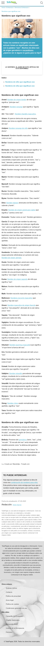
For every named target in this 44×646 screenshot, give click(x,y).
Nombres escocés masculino (21, 298)
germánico (23, 440)
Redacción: (7, 504)
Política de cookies (12, 604)
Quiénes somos (11, 588)
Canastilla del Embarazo (14, 616)
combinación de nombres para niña (24, 482)
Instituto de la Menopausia (15, 628)
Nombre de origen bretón (16, 100)
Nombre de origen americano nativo (21, 210)
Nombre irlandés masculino (25, 114)
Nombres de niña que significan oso (20, 86)
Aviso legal (9, 600)
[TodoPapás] (12, 3)
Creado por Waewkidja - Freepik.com (17, 464)
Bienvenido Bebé (12, 624)
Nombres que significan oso (11, 11)
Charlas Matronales (13, 620)
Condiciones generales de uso (16, 608)
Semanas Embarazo (21, 7)
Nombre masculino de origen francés (21, 305)
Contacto (9, 592)
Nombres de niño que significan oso (20, 82)
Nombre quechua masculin (19, 345)
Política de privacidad (13, 596)
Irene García (17, 505)
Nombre (10, 279)
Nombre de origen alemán (11, 258)
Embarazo (9, 7)
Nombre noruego (16, 107)
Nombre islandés (15, 373)
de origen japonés (20, 279)
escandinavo (28, 50)
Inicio (3, 7)
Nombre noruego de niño (18, 128)
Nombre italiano (12, 203)
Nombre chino (12, 403)
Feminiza (9, 632)
